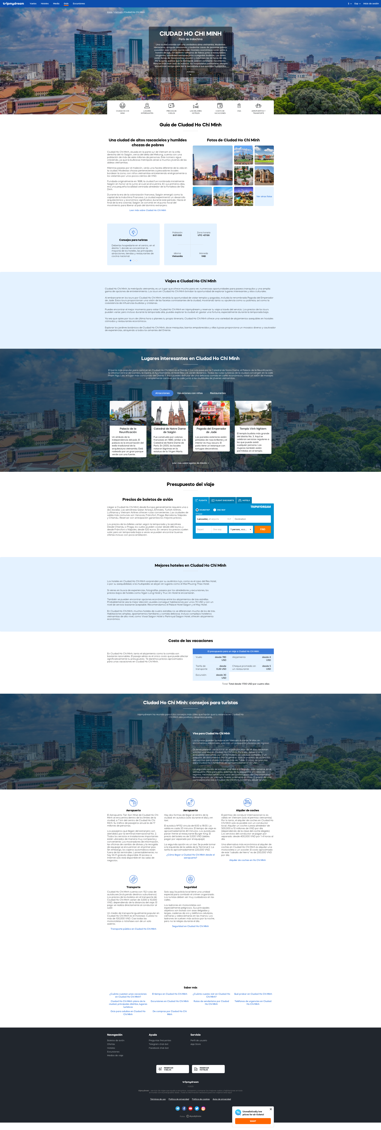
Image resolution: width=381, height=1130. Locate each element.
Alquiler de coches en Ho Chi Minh (247, 860)
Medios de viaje (115, 1055)
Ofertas (111, 1044)
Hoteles (111, 1048)
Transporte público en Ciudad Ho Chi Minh (133, 929)
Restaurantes (218, 393)
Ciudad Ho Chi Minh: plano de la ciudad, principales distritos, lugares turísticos (128, 1004)
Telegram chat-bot (158, 1044)
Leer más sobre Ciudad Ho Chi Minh (147, 210)
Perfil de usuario (198, 1040)
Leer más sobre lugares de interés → (190, 463)
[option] (128, 429)
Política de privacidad (179, 1099)
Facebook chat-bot (159, 1048)
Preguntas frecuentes (160, 1040)
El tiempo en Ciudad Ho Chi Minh (169, 994)
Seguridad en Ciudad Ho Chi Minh (190, 926)
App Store (195, 1044)
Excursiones (113, 1052)
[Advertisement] (190, 960)
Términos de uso (158, 1099)
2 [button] (133, 260)
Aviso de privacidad (222, 1099)
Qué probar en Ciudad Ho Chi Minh (253, 994)
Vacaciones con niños (190, 393)
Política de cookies (201, 1099)
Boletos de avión (115, 1040)
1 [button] (130, 260)
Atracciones (162, 393)
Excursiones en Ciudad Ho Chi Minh (170, 1001)
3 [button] (136, 260)
